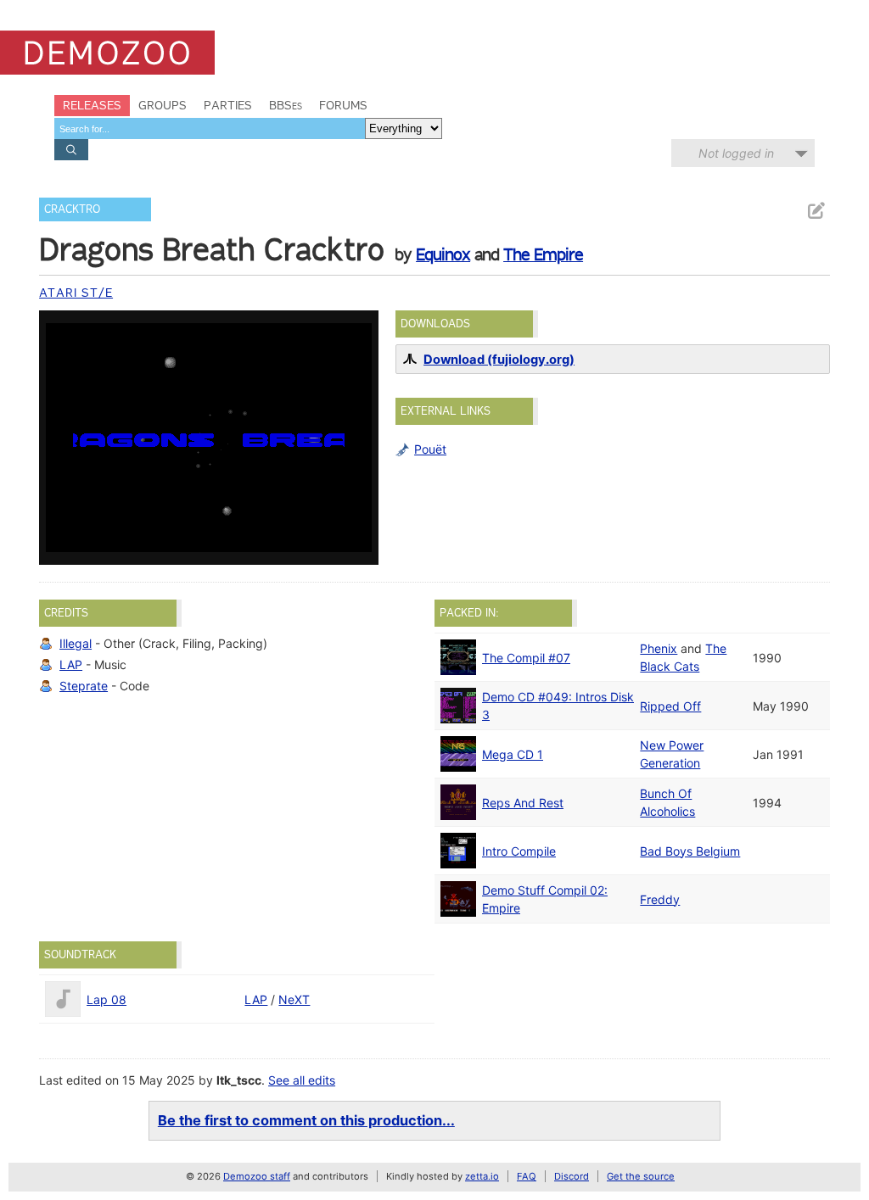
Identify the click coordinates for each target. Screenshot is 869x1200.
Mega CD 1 (512, 754)
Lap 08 (106, 999)
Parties (228, 105)
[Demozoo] (107, 53)
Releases (92, 105)
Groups (162, 105)
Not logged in (736, 153)
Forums (343, 105)
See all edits (301, 1080)
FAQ (526, 1176)
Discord (571, 1176)
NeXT (294, 999)
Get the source (641, 1176)
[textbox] (209, 128)
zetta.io (482, 1176)
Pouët (430, 449)
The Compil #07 (526, 657)
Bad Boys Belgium (690, 851)
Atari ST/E (76, 292)
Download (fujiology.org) (499, 359)
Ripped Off (670, 706)
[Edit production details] (815, 210)
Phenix (658, 648)
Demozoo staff (256, 1176)
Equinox (443, 254)
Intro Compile (519, 851)
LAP (70, 664)
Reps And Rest (522, 802)
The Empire (543, 254)
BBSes (285, 105)
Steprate (83, 685)
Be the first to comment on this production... (306, 1120)
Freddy (660, 899)
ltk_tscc (238, 1080)
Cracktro (72, 209)
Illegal (75, 643)
